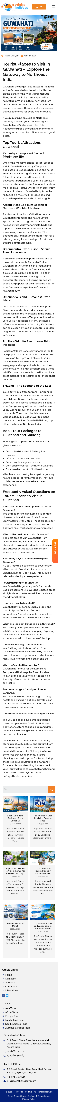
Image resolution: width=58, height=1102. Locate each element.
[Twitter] (7, 995)
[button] (53, 6)
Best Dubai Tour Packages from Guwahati (15, 818)
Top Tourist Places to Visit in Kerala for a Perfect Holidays (15, 871)
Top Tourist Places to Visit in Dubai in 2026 (42, 818)
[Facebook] (3, 995)
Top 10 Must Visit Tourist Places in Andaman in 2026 (42, 871)
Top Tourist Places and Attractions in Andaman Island (42, 926)
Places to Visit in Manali (15, 924)
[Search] (51, 789)
